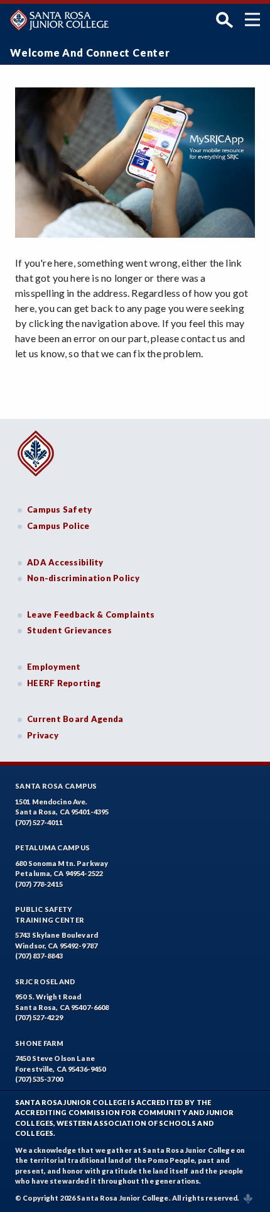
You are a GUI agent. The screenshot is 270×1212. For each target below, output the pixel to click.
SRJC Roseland (45, 981)
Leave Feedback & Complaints (90, 614)
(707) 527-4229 (39, 1017)
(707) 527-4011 (39, 822)
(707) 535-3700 (39, 1079)
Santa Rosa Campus (56, 786)
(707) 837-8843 (39, 956)
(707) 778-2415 (39, 884)
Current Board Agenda (75, 719)
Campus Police (58, 526)
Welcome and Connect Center (90, 52)
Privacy (42, 735)
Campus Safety (59, 509)
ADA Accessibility (65, 562)
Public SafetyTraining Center (49, 914)
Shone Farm (39, 1043)
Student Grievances (69, 630)
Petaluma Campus (52, 847)
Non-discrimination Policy (83, 578)
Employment (54, 667)
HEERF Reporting (63, 683)
